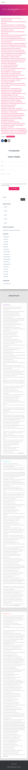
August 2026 (6, 236)
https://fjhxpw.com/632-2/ (20, 103)
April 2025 (6, 276)
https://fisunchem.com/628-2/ (7, 103)
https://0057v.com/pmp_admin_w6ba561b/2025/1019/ (13, 128)
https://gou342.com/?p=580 (7, 127)
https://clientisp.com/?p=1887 (7, 81)
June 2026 (6, 241)
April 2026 (6, 246)
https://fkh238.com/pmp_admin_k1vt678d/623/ (11, 101)
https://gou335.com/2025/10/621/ (15, 125)
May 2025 (6, 274)
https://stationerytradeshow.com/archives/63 (11, 18)
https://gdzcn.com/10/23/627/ (7, 121)
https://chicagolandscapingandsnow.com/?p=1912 (12, 75)
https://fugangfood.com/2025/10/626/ (9, 113)
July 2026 (6, 239)
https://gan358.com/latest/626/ (18, 115)
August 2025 (6, 266)
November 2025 (7, 259)
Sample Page (14, 763)
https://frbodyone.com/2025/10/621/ (9, 111)
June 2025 (6, 271)
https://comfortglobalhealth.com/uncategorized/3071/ (13, 83)
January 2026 (6, 254)
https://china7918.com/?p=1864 (8, 78)
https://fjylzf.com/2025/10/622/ (8, 106)
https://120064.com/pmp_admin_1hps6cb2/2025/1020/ (13, 133)
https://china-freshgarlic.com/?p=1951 (9, 76)
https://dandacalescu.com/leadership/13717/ (11, 88)
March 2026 (6, 249)
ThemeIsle (18, 766)
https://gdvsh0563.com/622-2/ (8, 120)
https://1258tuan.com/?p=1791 (8, 96)
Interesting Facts (10, 136)
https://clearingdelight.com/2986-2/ (13, 80)
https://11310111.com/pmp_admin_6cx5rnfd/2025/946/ (14, 131)
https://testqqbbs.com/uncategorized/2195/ (10, 73)
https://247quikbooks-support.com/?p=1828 (15, 98)
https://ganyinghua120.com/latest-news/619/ (11, 116)
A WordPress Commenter (8, 230)
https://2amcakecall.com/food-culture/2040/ (11, 100)
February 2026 (7, 251)
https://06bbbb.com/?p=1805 (11, 95)
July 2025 (6, 269)
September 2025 (7, 264)
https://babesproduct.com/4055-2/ (8, 93)
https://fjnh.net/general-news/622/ (8, 105)
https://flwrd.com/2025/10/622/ (8, 110)
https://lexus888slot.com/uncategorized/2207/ (11, 71)
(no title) (5, 206)
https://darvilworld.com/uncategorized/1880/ (11, 91)
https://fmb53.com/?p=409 (21, 110)
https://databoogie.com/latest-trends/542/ (10, 56)
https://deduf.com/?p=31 (6, 20)
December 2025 (7, 256)
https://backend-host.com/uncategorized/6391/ (11, 90)
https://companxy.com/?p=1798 (8, 85)
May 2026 (6, 244)
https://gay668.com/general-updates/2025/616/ (11, 118)
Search (4, 197)
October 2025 (6, 261)
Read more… (21, 453)
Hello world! (17, 230)
